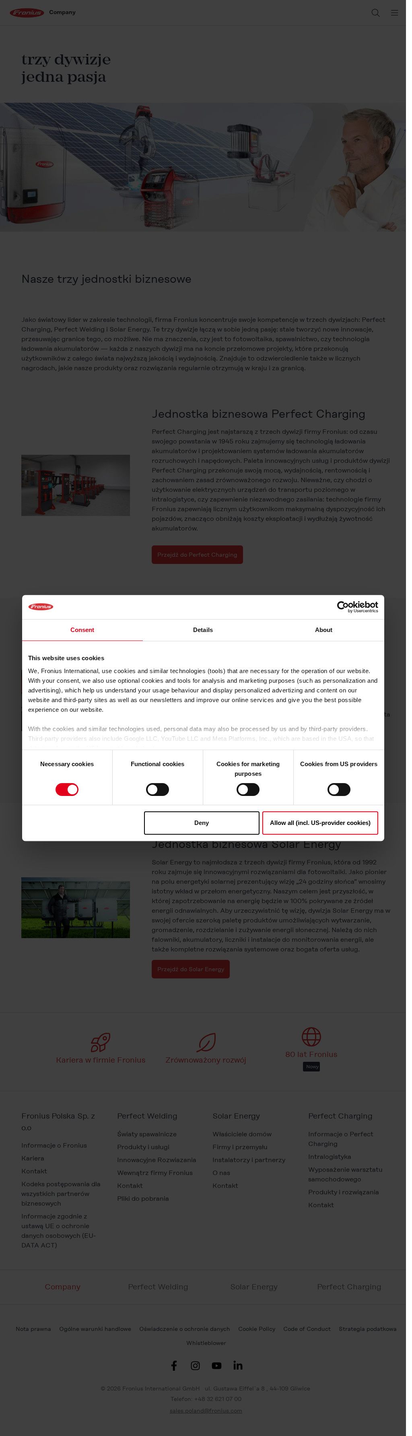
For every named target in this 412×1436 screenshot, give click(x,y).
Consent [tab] (82, 629)
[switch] (157, 789)
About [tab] (324, 629)
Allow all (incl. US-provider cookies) (320, 822)
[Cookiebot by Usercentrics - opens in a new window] (343, 607)
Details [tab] (203, 629)
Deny (201, 822)
